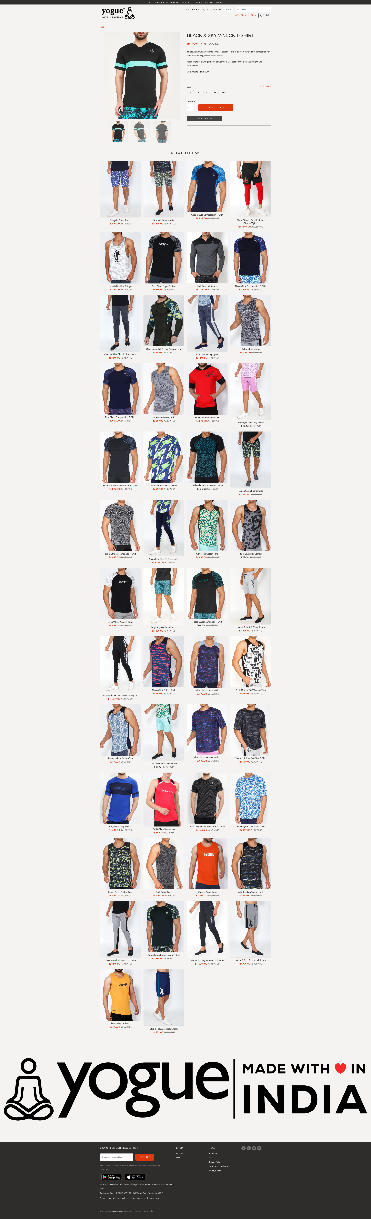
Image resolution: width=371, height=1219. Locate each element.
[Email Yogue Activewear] (259, 1148)
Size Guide (265, 86)
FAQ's (211, 1157)
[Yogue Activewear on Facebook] (249, 1148)
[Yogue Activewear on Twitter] (244, 1148)
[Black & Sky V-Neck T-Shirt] (142, 75)
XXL (223, 92)
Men (252, 15)
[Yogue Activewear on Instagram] (254, 1148)
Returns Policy (215, 1162)
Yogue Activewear (115, 1211)
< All (102, 27)
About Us (213, 1153)
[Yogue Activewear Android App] (111, 1180)
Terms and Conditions (219, 1166)
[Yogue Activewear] (118, 14)
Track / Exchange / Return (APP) (202, 9)
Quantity (191, 101)
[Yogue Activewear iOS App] (135, 1180)
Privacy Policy (215, 1170)
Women (240, 15)
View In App (204, 118)
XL (215, 92)
